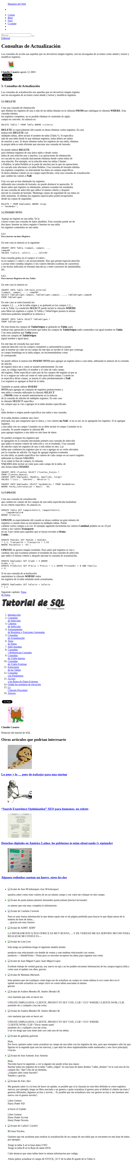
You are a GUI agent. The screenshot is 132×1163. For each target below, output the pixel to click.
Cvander (12, 23)
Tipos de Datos (12, 642)
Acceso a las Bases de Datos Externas (23, 680)
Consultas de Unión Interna (16, 657)
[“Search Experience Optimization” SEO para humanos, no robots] (20, 802)
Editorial (5, 38)
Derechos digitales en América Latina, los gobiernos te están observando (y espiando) (57, 843)
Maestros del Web (17, 4)
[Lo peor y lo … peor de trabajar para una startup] (20, 768)
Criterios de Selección (14, 625)
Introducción (14, 615)
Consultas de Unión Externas (17, 663)
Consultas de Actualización (16, 636)
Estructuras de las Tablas (14, 668)
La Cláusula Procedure (18, 689)
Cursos (11, 15)
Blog (10, 17)
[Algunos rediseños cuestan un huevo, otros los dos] (20, 871)
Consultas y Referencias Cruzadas (20, 651)
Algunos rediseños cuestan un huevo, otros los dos (34, 877)
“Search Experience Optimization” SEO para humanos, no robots (44, 809)
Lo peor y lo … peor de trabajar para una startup (34, 774)
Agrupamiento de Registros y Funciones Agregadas (26, 631)
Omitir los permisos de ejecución (24, 684)
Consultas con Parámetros (15, 674)
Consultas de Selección (14, 619)
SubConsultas (15, 646)
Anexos (12, 693)
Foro (10, 20)
